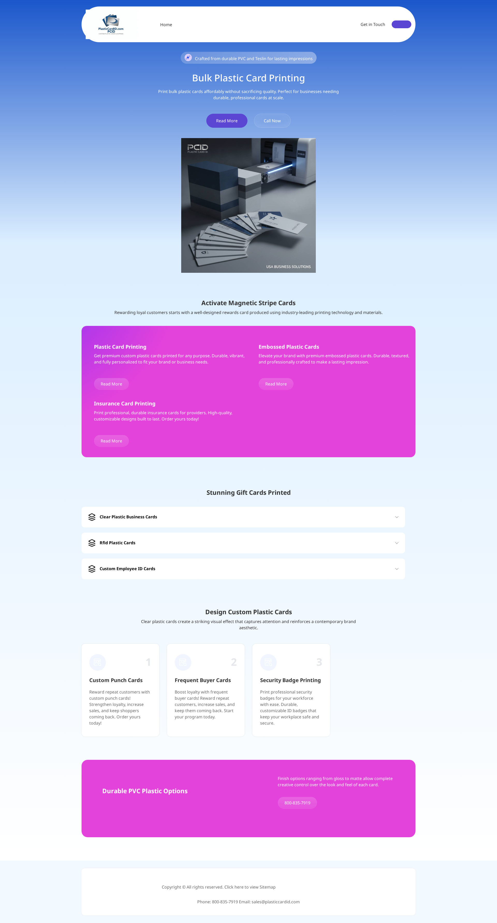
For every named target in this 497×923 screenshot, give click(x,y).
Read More (227, 121)
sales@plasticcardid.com (276, 902)
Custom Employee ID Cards (127, 568)
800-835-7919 (297, 803)
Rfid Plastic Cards (117, 543)
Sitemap (268, 887)
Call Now (272, 121)
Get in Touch (373, 24)
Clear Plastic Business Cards (128, 517)
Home (166, 24)
